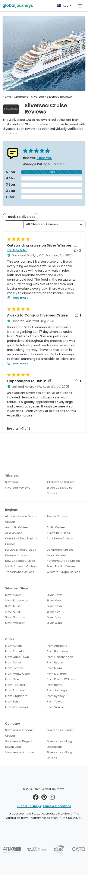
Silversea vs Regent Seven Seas (18, 744)
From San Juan (15, 690)
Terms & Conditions (57, 806)
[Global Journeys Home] (18, 6)
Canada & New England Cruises (21, 541)
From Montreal (57, 674)
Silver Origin (13, 612)
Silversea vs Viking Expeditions (59, 744)
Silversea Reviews (17, 488)
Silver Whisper (15, 623)
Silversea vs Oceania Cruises (19, 733)
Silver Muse (13, 606)
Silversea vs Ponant (60, 730)
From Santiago (57, 690)
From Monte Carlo (17, 674)
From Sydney (56, 696)
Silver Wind (54, 623)
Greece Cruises (16, 555)
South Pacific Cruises (61, 566)
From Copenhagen (60, 657)
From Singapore (16, 696)
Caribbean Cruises (60, 538)
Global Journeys (29, 806)
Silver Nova (54, 606)
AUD (66, 6)
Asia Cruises (13, 533)
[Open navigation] (80, 5)
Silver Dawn (55, 595)
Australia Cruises (58, 533)
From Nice (12, 679)
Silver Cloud (13, 595)
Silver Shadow (15, 617)
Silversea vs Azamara (20, 752)
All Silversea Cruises (60, 482)
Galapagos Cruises (60, 550)
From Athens (13, 646)
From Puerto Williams (61, 679)
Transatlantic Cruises (19, 572)
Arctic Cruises (56, 527)
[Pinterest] (44, 798)
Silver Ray (53, 612)
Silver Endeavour (16, 600)
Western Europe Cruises (63, 572)
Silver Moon (55, 600)
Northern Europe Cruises (64, 561)
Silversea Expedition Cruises (60, 490)
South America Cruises (21, 566)
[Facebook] (35, 798)
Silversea (11, 482)
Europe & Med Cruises (20, 550)
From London (14, 668)
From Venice (55, 707)
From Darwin (13, 662)
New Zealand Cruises (20, 561)
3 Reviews (44, 158)
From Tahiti (12, 701)
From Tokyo (55, 701)
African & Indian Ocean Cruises (21, 519)
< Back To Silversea (20, 217)
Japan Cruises (57, 555)
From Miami (55, 668)
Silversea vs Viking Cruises (59, 755)
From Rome (55, 685)
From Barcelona (16, 651)
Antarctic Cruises (17, 527)
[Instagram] (52, 798)
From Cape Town (17, 657)
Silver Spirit (54, 617)
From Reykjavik (15, 685)
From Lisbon (55, 662)
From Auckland (57, 646)
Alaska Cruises (57, 516)
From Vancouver (16, 707)
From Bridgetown (58, 651)
